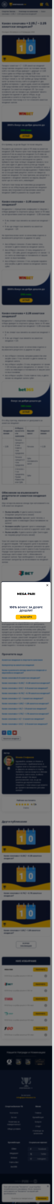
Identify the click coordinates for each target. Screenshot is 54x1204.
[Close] (47, 585)
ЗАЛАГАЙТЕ (26, 617)
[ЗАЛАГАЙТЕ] (26, 594)
